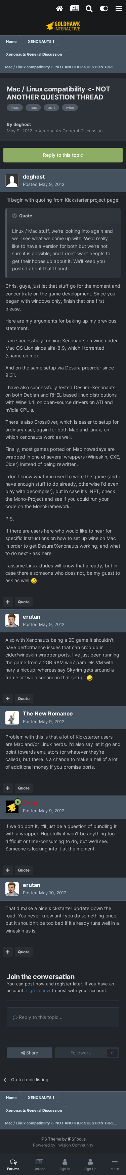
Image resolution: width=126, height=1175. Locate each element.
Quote (24, 601)
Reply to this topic (63, 155)
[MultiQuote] (8, 602)
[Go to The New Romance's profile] (12, 717)
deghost (22, 124)
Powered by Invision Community (63, 1145)
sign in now (38, 990)
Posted (44, 184)
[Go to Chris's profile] (12, 807)
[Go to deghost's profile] (12, 180)
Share (31, 1052)
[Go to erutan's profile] (12, 620)
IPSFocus (77, 1139)
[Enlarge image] (34, 580)
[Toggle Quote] (15, 215)
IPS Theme (51, 1139)
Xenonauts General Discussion (71, 130)
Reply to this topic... (39, 1017)
